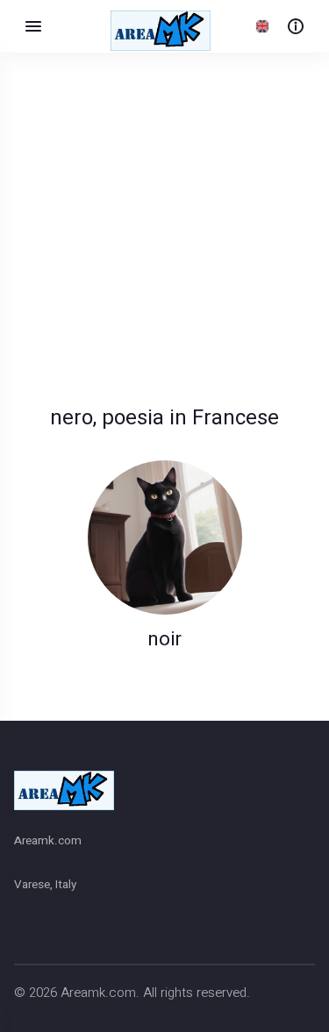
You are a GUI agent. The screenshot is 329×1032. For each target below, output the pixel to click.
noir (165, 639)
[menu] (33, 26)
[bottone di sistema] (296, 26)
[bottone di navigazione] (262, 26)
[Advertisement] (164, 251)
